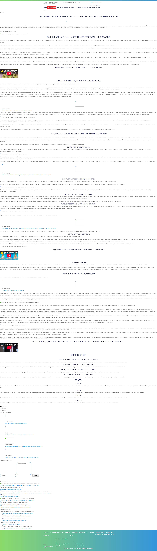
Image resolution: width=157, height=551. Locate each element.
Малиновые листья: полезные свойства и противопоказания (17, 513)
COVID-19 (45, 10)
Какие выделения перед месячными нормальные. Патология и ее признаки (19, 485)
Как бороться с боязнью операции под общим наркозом (19, 435)
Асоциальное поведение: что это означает (13, 290)
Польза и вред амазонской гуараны (11, 524)
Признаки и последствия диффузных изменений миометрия (15, 507)
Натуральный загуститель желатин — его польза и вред (16, 528)
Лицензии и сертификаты (61, 544)
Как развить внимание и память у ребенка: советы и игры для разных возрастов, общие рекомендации (29, 228)
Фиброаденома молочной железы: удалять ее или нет (14, 504)
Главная (45, 7)
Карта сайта (58, 545)
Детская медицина (52, 7)
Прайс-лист (58, 546)
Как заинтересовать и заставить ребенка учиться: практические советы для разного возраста (26, 175)
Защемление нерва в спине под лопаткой (10, 489)
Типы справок (92, 7)
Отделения (66, 7)
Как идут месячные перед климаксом (9, 496)
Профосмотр (72, 7)
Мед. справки (60, 7)
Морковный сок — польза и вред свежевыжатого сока (16, 517)
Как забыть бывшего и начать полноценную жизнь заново (17, 110)
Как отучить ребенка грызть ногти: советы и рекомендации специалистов (24, 446)
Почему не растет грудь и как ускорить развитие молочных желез (17, 500)
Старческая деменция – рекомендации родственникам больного (22, 457)
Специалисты (85, 7)
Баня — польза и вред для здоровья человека (14, 520)
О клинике (78, 7)
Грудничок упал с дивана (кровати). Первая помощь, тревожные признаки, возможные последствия (25, 493)
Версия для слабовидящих (95, 2)
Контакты (98, 7)
